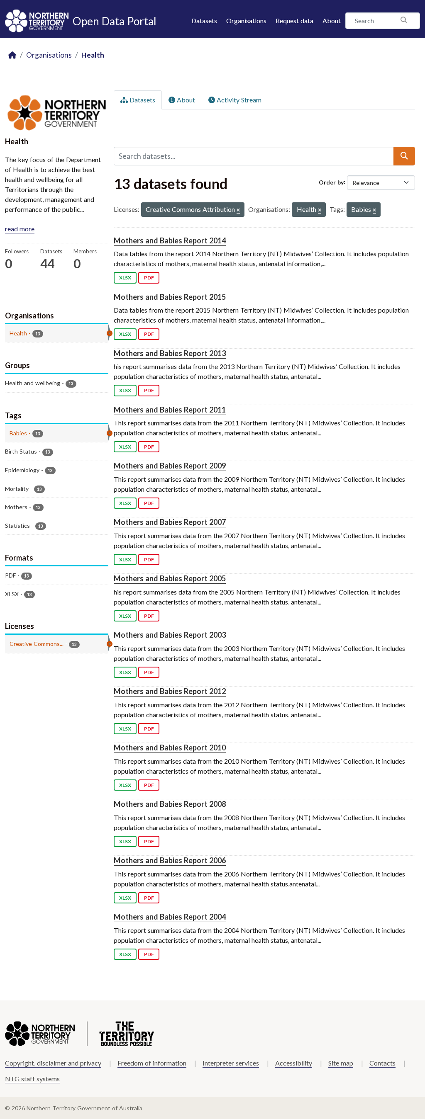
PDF (149, 277)
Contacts (382, 1063)
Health (92, 55)
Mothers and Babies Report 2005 (170, 578)
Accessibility (293, 1063)
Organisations (246, 20)
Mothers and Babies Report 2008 (170, 803)
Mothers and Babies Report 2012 (170, 691)
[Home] (12, 55)
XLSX (125, 277)
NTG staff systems (32, 1079)
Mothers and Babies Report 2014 (170, 240)
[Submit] (404, 156)
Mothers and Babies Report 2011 (170, 409)
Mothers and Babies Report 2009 (170, 465)
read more (19, 229)
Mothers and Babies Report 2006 (170, 860)
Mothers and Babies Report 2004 (170, 916)
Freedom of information (151, 1063)
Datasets (204, 20)
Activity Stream (238, 100)
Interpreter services (231, 1063)
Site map (340, 1063)
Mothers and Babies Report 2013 (170, 353)
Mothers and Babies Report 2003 (170, 634)
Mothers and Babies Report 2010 (170, 747)
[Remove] (238, 210)
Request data (294, 20)
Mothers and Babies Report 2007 (170, 522)
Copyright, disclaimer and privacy (53, 1063)
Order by (331, 181)
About (331, 20)
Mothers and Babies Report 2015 (170, 296)
